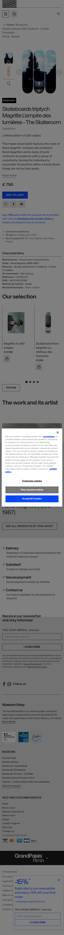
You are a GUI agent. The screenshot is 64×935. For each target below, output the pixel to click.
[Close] (57, 432)
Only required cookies (32, 490)
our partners (48, 436)
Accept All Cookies (32, 499)
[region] (32, 467)
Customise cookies (32, 481)
